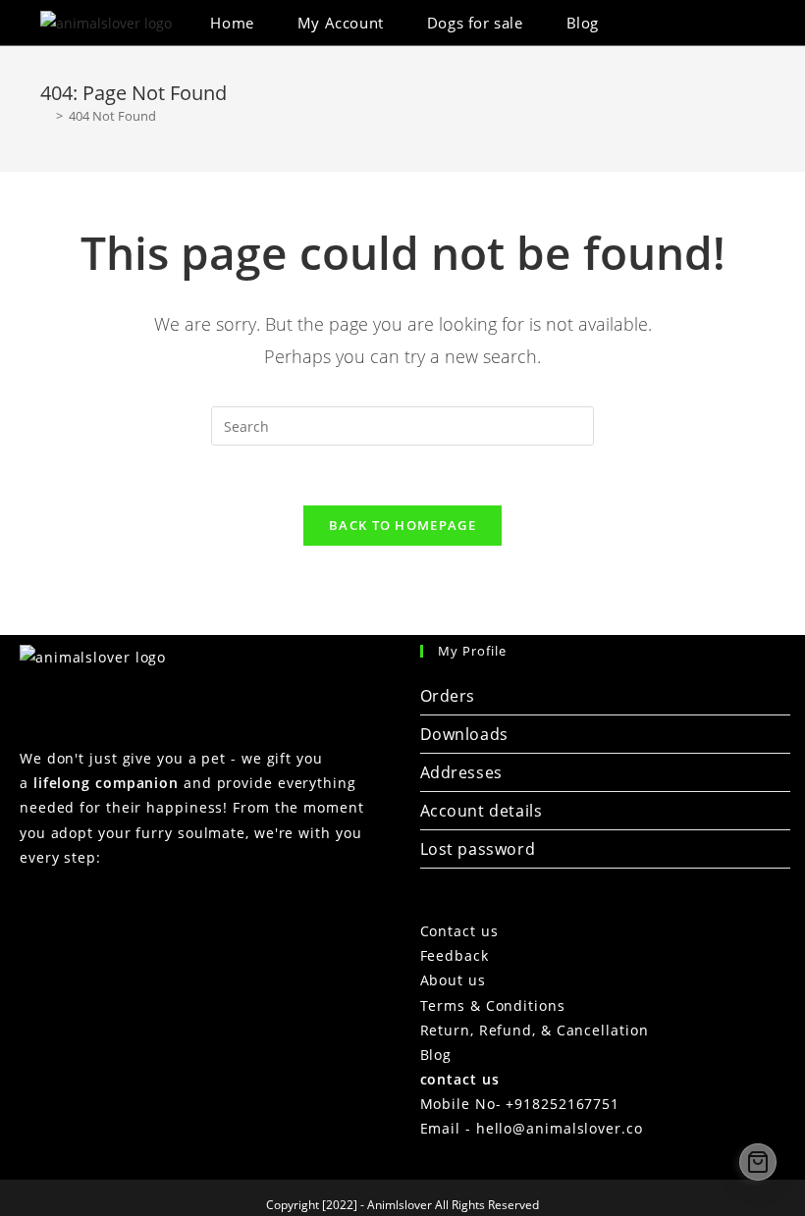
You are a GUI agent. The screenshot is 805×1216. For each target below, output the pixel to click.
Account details (481, 810)
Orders (448, 696)
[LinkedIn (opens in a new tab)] (733, 23)
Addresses (461, 772)
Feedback (454, 955)
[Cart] (758, 1162)
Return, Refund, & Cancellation (534, 1030)
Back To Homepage (402, 525)
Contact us (459, 931)
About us (453, 980)
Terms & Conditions (492, 1005)
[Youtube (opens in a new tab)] (759, 23)
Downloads (464, 734)
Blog (436, 1054)
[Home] (45, 116)
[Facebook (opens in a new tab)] (706, 23)
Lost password (478, 849)
